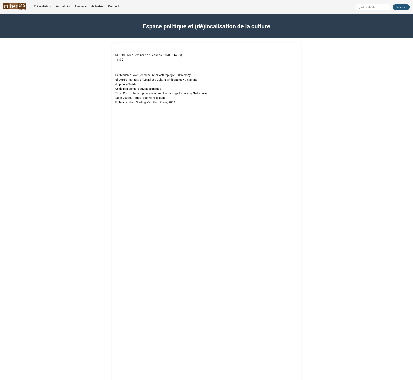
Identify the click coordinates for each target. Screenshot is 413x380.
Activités (97, 6)
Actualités (63, 6)
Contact (113, 6)
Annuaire (80, 6)
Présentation (42, 6)
